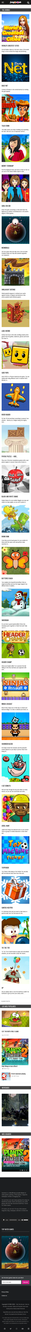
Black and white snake (10, 496)
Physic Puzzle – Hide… (9, 456)
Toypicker (5, 867)
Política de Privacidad (17, 1306)
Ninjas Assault (7, 704)
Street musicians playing (18, 1074)
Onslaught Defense (8, 289)
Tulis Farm (5, 125)
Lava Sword (6, 331)
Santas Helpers (7, 907)
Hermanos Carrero (22, 1314)
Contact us (4, 1295)
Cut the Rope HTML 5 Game (10, 1031)
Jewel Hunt (6, 825)
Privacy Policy (5, 1292)
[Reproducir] (4, 1220)
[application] (15, 1220)
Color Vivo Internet (20, 1304)
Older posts (5, 1001)
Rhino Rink (5, 536)
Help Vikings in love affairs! (9, 1066)
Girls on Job (6, 206)
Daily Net (5, 85)
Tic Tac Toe (6, 947)
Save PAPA (5, 372)
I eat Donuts (6, 785)
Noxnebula (5, 247)
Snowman (5, 620)
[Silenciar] (22, 1220)
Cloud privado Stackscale (19, 1308)
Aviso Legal (25, 1306)
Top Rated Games (8, 1229)
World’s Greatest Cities (10, 45)
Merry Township (8, 166)
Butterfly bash (7, 578)
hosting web (9, 1308)
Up (2, 988)
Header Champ (7, 662)
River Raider (6, 414)
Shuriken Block (7, 744)
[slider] (26, 1219)
